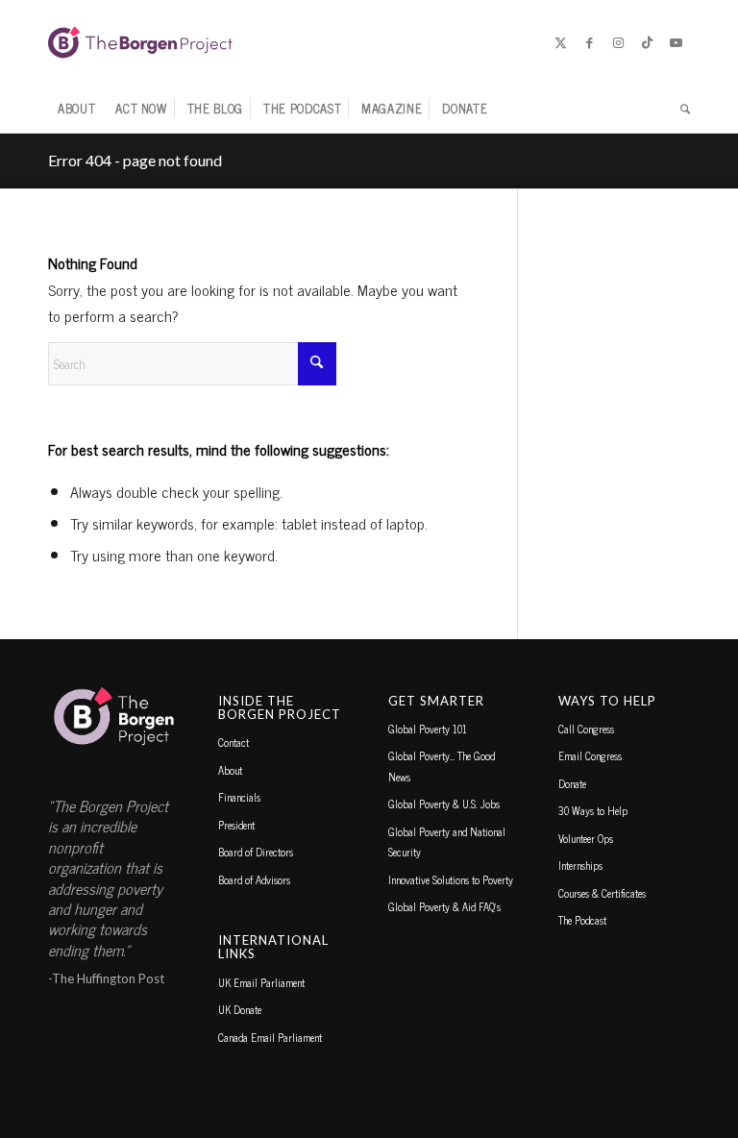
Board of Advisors (254, 879)
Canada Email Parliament (270, 1037)
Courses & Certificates (602, 893)
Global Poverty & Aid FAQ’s (444, 906)
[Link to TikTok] (646, 42)
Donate (572, 783)
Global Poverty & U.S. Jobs (444, 803)
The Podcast (582, 919)
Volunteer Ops (585, 838)
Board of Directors (255, 851)
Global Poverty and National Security (446, 841)
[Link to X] (560, 42)
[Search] (680, 109)
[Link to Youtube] (675, 42)
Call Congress (586, 728)
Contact (233, 742)
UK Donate (239, 1009)
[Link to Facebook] (589, 42)
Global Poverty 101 (427, 728)
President (236, 824)
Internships (580, 865)
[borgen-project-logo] (140, 42)
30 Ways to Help (592, 810)
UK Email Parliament (261, 982)
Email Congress (590, 755)
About (230, 770)
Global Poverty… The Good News (441, 765)
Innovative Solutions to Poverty (450, 879)
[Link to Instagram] (617, 42)
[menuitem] (76, 109)
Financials (239, 796)
